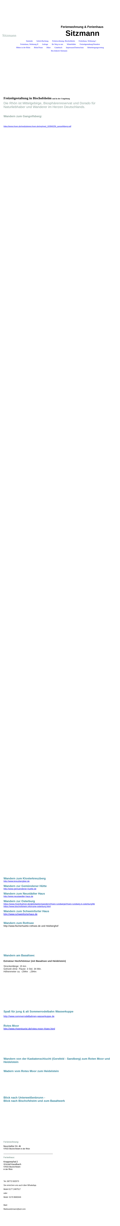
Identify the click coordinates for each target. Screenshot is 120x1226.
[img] (60, 73)
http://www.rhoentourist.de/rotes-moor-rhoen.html (29, 1028)
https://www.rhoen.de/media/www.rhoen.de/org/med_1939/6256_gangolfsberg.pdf (37, 126)
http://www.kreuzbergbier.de (17, 881)
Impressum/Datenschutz (75, 48)
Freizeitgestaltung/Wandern (90, 44)
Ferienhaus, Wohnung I (87, 41)
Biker (49, 48)
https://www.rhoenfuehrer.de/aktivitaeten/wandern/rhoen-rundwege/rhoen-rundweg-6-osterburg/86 (49, 904)
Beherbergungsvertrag (95, 48)
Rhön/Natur (38, 48)
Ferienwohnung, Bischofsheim (63, 41)
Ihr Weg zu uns (57, 44)
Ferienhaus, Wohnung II (29, 44)
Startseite (29, 41)
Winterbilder (71, 44)
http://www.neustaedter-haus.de (18, 896)
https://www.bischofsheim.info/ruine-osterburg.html (27, 906)
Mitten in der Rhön (23, 48)
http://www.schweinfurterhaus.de (20, 914)
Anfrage (45, 44)
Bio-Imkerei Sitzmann (59, 51)
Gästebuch (58, 48)
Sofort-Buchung (42, 41)
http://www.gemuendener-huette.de (20, 889)
